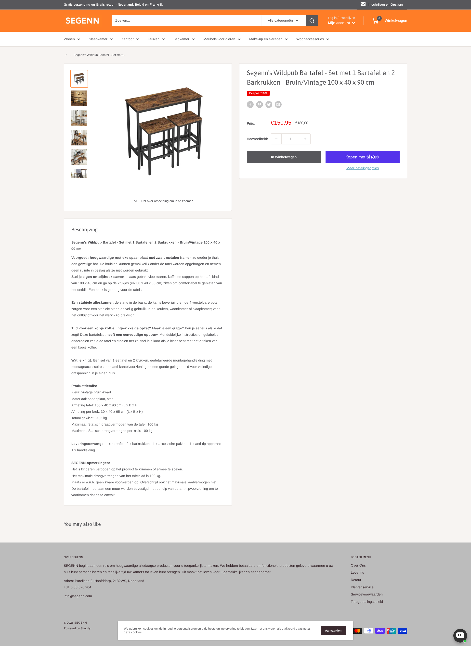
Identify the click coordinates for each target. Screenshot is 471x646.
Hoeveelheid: (257, 139)
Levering (357, 572)
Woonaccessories (310, 39)
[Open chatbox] (460, 636)
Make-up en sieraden (265, 39)
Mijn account (339, 23)
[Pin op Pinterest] (259, 104)
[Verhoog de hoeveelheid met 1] (305, 139)
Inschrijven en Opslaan (385, 4)
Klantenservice (362, 587)
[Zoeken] (312, 20)
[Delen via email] (278, 104)
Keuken (153, 39)
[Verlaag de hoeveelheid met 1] (276, 139)
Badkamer (181, 39)
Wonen (69, 39)
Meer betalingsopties (362, 168)
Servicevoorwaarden (367, 594)
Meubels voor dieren (219, 39)
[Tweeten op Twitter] (268, 104)
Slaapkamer (98, 39)
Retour (356, 580)
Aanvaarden (333, 630)
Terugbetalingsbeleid (367, 602)
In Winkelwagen (284, 157)
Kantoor (127, 39)
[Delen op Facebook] (250, 104)
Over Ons (358, 565)
